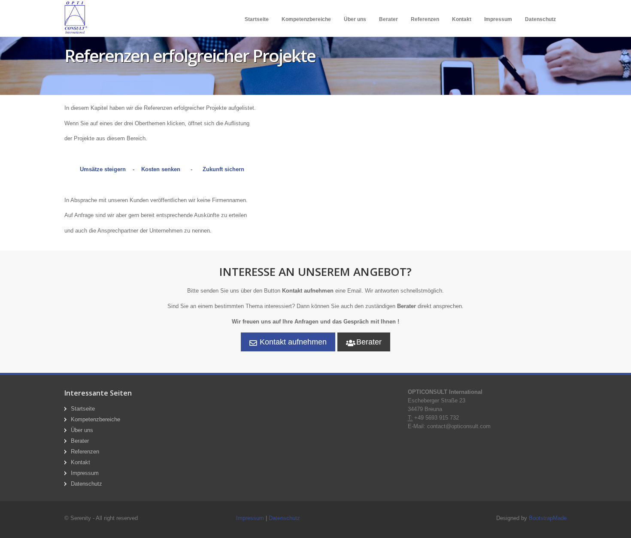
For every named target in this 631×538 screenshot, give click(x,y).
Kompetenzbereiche (306, 19)
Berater (388, 19)
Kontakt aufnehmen (292, 342)
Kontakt (461, 19)
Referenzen (425, 19)
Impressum (498, 19)
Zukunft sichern (223, 169)
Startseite (257, 19)
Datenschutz (540, 19)
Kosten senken (160, 169)
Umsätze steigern (103, 169)
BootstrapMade (548, 518)
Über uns (355, 19)
